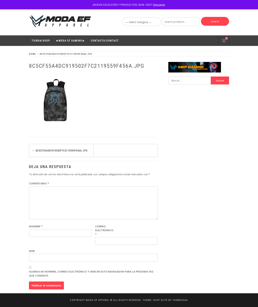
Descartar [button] (159, 4)
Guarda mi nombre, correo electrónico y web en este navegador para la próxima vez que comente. (91, 273)
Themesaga (180, 300)
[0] (223, 41)
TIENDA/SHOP (41, 40)
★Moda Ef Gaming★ (70, 40)
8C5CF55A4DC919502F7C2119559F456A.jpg (62, 150)
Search (215, 21)
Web (32, 251)
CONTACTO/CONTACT (105, 40)
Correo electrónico (104, 230)
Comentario (39, 183)
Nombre (35, 226)
